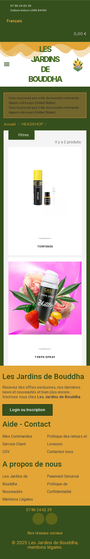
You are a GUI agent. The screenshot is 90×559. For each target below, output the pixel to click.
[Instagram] (52, 519)
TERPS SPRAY (45, 357)
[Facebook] (38, 519)
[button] (77, 34)
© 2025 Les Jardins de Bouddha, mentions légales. (45, 545)
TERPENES (45, 246)
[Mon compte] (63, 34)
